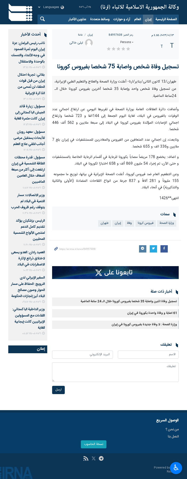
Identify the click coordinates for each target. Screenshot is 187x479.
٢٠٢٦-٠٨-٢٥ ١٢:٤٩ (32, 124)
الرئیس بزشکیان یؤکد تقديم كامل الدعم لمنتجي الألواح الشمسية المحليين (29, 230)
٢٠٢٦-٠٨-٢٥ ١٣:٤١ (32, 67)
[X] (93, 459)
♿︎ (176, 467)
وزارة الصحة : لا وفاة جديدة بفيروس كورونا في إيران (144, 324)
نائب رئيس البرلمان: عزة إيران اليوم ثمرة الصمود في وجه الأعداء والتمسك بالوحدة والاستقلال (28, 52)
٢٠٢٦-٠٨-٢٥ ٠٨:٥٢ (31, 333)
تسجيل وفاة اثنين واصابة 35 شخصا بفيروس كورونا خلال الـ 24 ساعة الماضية (129, 301)
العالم (137, 19)
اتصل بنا (173, 437)
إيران (148, 19)
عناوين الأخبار (77, 19)
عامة (80, 35)
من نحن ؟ (172, 430)
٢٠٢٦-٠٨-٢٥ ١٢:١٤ (32, 150)
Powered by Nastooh (166, 470)
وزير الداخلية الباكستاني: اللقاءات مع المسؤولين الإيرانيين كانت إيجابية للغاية (28, 319)
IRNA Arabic (140, 7)
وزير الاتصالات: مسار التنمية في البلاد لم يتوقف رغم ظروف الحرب (28, 201)
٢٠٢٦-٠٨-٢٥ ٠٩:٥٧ (31, 302)
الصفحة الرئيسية (166, 19)
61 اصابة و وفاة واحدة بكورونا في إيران (152, 313)
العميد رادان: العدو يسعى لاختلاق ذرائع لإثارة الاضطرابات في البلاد (28, 259)
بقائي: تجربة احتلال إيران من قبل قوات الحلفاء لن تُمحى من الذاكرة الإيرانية (31, 84)
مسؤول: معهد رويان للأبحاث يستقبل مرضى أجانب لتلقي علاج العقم (29, 138)
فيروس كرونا (145, 223)
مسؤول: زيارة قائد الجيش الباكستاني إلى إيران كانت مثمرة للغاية (29, 113)
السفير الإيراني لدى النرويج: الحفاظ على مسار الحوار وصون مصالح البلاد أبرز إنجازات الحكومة (28, 287)
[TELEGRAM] (101, 459)
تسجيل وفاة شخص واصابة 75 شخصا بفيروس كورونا (118, 67)
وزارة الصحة (166, 223)
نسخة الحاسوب (93, 444)
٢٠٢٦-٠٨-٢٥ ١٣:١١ (32, 99)
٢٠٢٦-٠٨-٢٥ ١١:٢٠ (32, 245)
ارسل (58, 389)
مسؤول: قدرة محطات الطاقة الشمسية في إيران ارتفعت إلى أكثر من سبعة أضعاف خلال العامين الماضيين (28, 170)
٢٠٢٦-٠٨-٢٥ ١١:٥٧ (32, 188)
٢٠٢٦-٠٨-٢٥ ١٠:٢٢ (32, 270)
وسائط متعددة (100, 19)
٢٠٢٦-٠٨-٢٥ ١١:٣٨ (31, 213)
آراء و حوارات (121, 19)
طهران (105, 223)
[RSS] (86, 459)
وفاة (129, 223)
